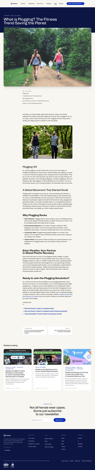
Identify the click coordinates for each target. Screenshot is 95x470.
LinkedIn (80, 438)
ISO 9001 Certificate (86, 460)
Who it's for (40, 3)
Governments (48, 444)
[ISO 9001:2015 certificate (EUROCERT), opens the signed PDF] (6, 465)
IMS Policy (77, 460)
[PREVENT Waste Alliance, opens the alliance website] (12, 465)
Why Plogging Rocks (28, 98)
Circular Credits (32, 446)
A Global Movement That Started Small (32, 96)
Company (49, 3)
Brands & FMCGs (49, 438)
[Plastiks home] (14, 4)
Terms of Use (65, 460)
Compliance (31, 3)
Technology (31, 441)
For (46, 435)
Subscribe (59, 420)
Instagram (80, 443)
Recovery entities (49, 447)
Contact (61, 3)
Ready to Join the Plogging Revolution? (32, 103)
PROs (46, 441)
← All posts (6, 15)
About (62, 438)
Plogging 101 (26, 93)
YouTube (80, 446)
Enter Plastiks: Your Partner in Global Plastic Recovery (36, 100)
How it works (31, 438)
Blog (55, 3)
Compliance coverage (33, 443)
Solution (23, 3)
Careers (63, 449)
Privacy (71, 460)
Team (62, 441)
